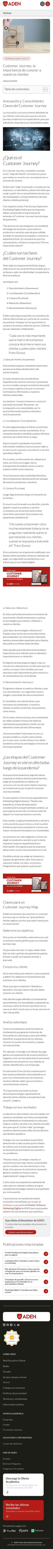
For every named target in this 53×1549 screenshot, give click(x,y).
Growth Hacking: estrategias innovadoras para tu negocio (21, 1254)
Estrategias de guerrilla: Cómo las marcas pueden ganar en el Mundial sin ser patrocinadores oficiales (21, 1281)
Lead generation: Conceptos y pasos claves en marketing (22, 1262)
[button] (46, 1254)
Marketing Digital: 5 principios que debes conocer (21, 1291)
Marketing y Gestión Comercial (17, 58)
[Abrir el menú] (47, 3)
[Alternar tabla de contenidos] (43, 89)
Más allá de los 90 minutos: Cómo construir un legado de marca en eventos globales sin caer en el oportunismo (22, 1271)
